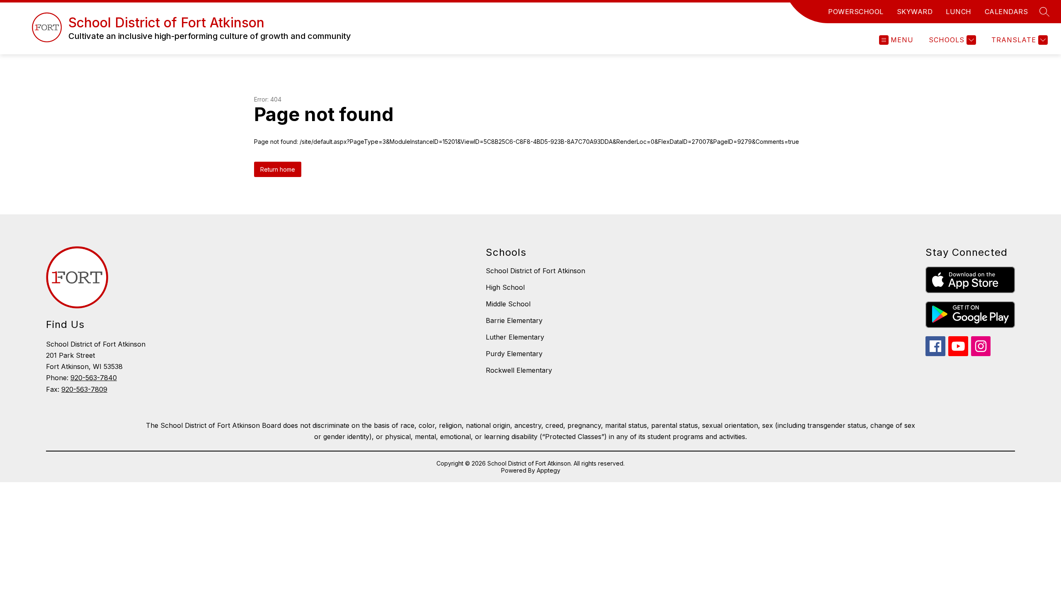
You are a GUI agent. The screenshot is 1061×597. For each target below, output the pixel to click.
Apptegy (548, 470)
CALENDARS (1006, 11)
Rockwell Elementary (519, 370)
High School (505, 287)
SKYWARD (915, 11)
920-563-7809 (84, 389)
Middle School (508, 304)
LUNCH (958, 11)
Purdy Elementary (514, 353)
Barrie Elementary (514, 320)
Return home (277, 169)
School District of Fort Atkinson (535, 271)
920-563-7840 (93, 378)
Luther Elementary (515, 337)
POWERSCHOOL (856, 11)
